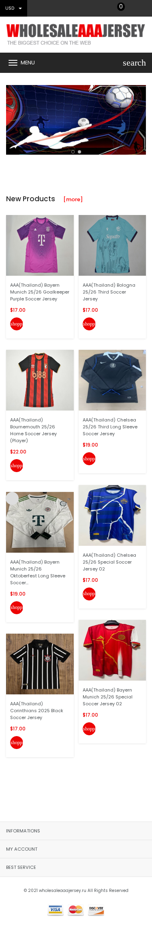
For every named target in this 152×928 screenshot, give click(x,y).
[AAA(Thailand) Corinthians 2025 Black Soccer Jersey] (40, 664)
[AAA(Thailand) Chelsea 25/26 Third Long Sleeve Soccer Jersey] (112, 380)
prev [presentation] (12, 118)
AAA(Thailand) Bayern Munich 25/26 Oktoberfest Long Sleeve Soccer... (37, 572)
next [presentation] (140, 118)
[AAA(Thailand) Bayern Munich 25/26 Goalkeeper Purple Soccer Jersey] (40, 245)
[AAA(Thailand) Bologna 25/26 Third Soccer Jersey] (112, 245)
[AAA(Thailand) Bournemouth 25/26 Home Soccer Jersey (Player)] (40, 380)
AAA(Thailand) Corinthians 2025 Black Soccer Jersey (36, 710)
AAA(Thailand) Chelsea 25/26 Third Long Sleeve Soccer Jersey (110, 427)
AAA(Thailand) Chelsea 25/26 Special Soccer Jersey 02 (109, 562)
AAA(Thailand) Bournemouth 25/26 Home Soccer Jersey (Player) (33, 430)
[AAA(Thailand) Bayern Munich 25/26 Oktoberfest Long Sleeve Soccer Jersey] (40, 522)
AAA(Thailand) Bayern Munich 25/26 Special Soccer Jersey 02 (108, 697)
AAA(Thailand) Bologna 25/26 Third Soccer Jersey (109, 292)
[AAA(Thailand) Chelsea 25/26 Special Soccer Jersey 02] (112, 515)
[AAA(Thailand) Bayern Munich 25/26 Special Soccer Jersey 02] (112, 650)
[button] (73, 152)
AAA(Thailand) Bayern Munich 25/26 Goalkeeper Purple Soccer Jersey (39, 292)
